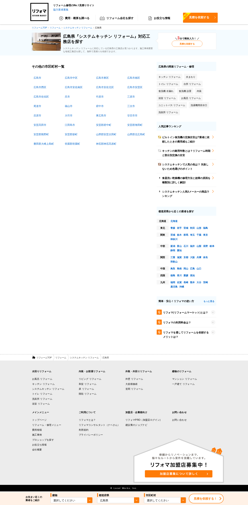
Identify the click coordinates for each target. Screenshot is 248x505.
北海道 (174, 221)
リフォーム (60, 357)
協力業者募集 (60, 9)
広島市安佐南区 (74, 87)
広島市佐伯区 (41, 96)
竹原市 (100, 96)
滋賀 (179, 257)
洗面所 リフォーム (42, 398)
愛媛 (186, 275)
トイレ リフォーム (42, 393)
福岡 (172, 282)
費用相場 (37, 429)
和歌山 (174, 261)
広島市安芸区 (135, 87)
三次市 (131, 106)
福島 (205, 227)
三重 (172, 257)
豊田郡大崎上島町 (44, 143)
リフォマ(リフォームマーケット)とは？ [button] (185, 312)
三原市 (131, 96)
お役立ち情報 (162, 18)
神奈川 (174, 239)
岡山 (186, 268)
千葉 (199, 234)
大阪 (192, 257)
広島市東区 (102, 77)
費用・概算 (77, 18)
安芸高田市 (40, 125)
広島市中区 (71, 77)
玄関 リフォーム (134, 388)
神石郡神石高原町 (106, 143)
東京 (205, 234)
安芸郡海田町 (135, 125)
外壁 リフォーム (134, 378)
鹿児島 (174, 286)
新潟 (172, 246)
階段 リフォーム (88, 393)
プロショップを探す (43, 439)
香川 (179, 275)
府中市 (100, 106)
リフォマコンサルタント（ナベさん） (99, 425)
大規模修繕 (131, 384)
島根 (179, 268)
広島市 (37, 77)
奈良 (205, 257)
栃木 (179, 234)
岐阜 (212, 246)
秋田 (192, 227)
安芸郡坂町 (71, 134)
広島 (192, 268)
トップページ (39, 419)
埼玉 (192, 234)
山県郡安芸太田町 (106, 134)
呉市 (67, 96)
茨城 (172, 234)
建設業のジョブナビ (136, 425)
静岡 (172, 250)
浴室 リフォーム (41, 403)
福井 (192, 246)
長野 (205, 246)
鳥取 (172, 268)
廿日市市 (132, 115)
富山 (179, 246)
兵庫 (199, 257)
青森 (172, 227)
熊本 (192, 282)
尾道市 (37, 106)
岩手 (179, 227)
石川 (186, 246)
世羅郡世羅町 (72, 143)
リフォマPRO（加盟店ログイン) (142, 419)
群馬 (186, 234)
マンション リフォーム (184, 378)
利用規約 (83, 429)
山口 (199, 268)
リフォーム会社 (120, 18)
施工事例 (37, 434)
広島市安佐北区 (105, 87)
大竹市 (68, 115)
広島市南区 (133, 77)
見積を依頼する (196, 16)
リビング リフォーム (90, 378)
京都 (186, 257)
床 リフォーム (86, 388)
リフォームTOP (44, 357)
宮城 (186, 227)
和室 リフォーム (88, 384)
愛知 (179, 250)
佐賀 (179, 282)
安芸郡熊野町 (41, 134)
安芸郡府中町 (103, 125)
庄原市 (37, 115)
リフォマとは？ (87, 419)
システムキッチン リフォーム (84, 357)
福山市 (68, 106)
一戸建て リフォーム (183, 384)
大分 (199, 282)
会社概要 (37, 449)
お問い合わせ (179, 419)
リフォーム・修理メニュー (46, 425)
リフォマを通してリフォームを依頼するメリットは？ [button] (186, 334)
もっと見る (209, 301)
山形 (199, 227)
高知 (192, 275)
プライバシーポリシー (91, 434)
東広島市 (101, 115)
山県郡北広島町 (136, 134)
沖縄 (181, 286)
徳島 (172, 275)
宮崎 (205, 282)
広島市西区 (40, 87)
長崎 (186, 282)
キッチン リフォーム (43, 384)
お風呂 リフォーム (42, 378)
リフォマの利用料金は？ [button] (177, 322)
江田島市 (70, 125)
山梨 (199, 246)
